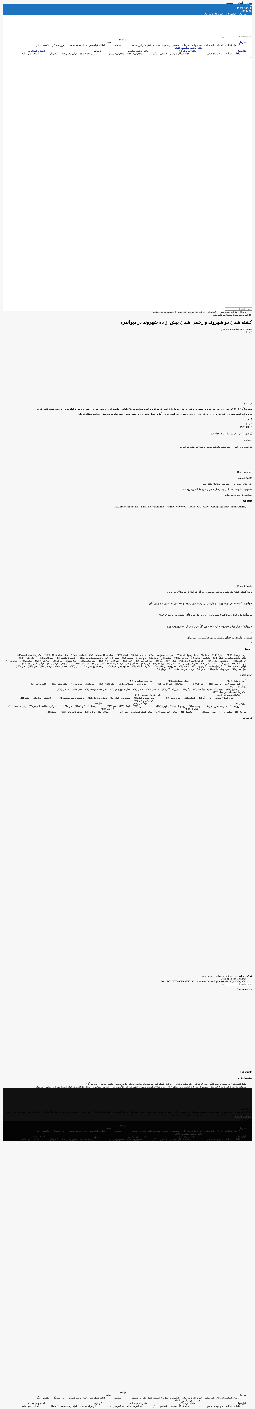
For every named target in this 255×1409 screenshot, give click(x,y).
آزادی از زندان (236, 655)
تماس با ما (230, 13)
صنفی (206, 663)
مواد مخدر (239, 669)
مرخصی (46, 666)
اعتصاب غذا (138, 655)
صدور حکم (221, 663)
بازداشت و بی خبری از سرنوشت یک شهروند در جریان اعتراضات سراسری (216, 447)
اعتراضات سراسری (243, 315)
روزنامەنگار (58, 45)
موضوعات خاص (215, 53)
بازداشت (123, 39)
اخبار (221, 655)
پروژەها (141, 658)
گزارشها (242, 50)
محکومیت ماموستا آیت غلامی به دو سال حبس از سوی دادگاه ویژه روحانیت (217, 489)
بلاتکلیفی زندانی (200, 658)
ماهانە (237, 53)
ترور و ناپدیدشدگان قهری (93, 658)
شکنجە (11, 660)
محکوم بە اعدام (134, 53)
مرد (32, 666)
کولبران (98, 50)
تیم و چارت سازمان (213, 13)
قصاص (163, 53)
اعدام (122, 655)
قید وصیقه (115, 663)
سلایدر (226, 315)
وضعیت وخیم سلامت (181, 669)
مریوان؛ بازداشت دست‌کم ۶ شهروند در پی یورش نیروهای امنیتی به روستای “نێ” (205, 614)
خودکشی (239, 660)
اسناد (36, 53)
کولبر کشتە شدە (88, 53)
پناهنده (127, 658)
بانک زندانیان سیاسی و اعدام (188, 48)
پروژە (153, 658)
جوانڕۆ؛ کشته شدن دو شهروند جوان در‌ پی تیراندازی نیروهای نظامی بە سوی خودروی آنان (200, 603)
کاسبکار (54, 53)
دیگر (38, 45)
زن (115, 660)
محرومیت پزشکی (165, 666)
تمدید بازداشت (66, 658)
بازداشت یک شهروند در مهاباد (238, 495)
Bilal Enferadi (230, 329)
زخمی (231, 315)
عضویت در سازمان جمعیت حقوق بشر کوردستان (156, 45)
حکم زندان (27, 658)
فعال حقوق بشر (97, 45)
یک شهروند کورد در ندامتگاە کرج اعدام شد (231, 433)
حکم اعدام (46, 658)
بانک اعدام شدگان (187, 50)
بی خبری (181, 658)
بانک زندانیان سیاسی (138, 50)
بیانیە (166, 658)
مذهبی (46, 45)
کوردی (249, 3)
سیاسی (117, 45)
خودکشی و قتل (218, 660)
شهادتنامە (26, 53)
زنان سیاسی (87, 660)
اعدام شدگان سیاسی (180, 53)
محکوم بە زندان (116, 53)
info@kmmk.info (243, 1117)
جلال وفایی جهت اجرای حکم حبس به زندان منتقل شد (227, 484)
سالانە (229, 53)
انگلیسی (230, 3)
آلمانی (240, 3)
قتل (145, 663)
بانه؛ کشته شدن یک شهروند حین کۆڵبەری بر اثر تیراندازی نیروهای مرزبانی (209, 591)
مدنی (108, 42)
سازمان (242, 13)
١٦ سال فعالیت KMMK (228, 45)
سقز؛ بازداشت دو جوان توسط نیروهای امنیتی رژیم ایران (219, 637)
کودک (66, 663)
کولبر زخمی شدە (69, 53)
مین (201, 669)
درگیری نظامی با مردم (192, 660)
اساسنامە (209, 45)
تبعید (114, 658)
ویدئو (161, 669)
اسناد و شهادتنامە (36, 50)
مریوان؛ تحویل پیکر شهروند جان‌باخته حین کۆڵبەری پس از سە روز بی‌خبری (209, 626)
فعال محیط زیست (78, 45)
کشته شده (217, 315)
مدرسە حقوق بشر (95, 666)
